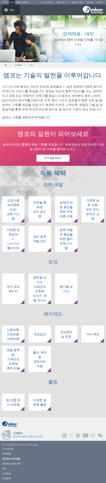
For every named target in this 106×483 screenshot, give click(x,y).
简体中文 (26, 2)
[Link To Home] (93, 10)
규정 (4, 468)
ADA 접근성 (8, 448)
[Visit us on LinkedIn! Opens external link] (65, 435)
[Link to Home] (10, 424)
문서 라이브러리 (47, 2)
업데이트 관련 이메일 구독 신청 (27, 434)
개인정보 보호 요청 (11, 463)
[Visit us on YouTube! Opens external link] (85, 435)
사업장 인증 (60, 2)
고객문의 (99, 2)
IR (68, 2)
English (5, 2)
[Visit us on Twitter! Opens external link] (71, 435)
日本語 (18, 2)
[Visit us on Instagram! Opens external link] (93, 435)
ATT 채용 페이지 (57, 158)
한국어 (12, 2)
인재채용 (90, 2)
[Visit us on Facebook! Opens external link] (78, 435)
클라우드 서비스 (78, 2)
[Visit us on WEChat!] (100, 435)
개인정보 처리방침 (11, 458)
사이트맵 (6, 473)
